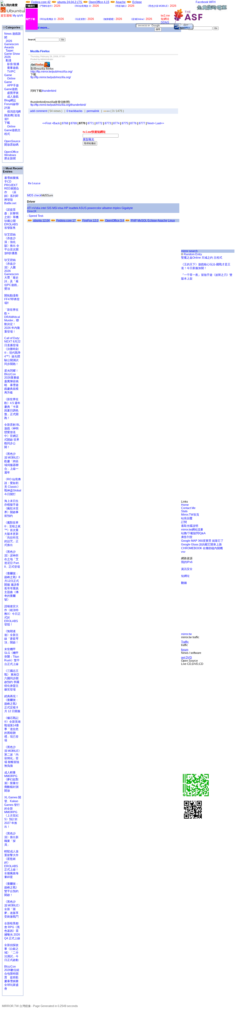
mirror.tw (186, 634)
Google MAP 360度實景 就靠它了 (202, 540)
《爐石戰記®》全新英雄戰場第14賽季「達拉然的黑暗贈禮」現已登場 (12, 729)
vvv (183, 551)
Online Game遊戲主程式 (12, 130)
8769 (73, 123)
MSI (54, 208)
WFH (212, 2)
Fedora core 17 (66, 220)
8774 (116, 123)
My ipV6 (18, 15)
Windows (10, 155)
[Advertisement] (72, 84)
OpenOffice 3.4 (114, 220)
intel (43, 208)
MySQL (142, 220)
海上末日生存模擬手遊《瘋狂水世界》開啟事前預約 (11, 508)
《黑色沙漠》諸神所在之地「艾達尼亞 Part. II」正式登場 (12, 559)
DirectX (31, 211)
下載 (7, 122)
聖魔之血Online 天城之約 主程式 (201, 257)
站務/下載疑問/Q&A (193, 533)
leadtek (73, 208)
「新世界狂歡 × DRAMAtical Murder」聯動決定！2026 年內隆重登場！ (12, 320)
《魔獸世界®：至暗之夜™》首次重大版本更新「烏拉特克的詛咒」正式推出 (12, 533)
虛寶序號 (11, 92)
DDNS (165, 22)
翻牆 (184, 582)
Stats (184, 511)
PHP (134, 220)
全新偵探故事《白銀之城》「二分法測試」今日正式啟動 (11, 952)
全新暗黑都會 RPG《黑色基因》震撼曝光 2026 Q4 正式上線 (12, 931)
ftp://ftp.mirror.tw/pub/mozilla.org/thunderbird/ (58, 104)
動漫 (8, 60)
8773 (108, 123)
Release (34, 183)
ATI (29, 208)
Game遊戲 (11, 89)
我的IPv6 (186, 562)
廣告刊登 (186, 537)
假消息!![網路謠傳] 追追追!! (12, 115)
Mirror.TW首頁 (190, 514)
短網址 (185, 575)
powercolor (94, 208)
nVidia (36, 208)
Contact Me (188, 508)
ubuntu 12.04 (41, 220)
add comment (39, 110)
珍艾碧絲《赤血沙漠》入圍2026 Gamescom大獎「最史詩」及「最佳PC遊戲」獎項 (12, 274)
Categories (12, 27)
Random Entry (192, 254)
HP (66, 208)
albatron (107, 208)
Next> (151, 123)
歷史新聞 (10, 158)
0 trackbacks (74, 110)
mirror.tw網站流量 (192, 529)
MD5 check (34, 195)
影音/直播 (11, 64)
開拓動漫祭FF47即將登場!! (12, 299)
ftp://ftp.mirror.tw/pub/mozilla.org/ (50, 77)
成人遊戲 (11, 96)
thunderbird (49, 90)
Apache (121, 2)
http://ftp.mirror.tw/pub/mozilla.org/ (51, 71)
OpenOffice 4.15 (99, 2)
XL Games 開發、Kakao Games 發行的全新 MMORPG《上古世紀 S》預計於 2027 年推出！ (12, 812)
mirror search (189, 251)
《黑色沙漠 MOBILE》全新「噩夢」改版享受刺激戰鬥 (12, 909)
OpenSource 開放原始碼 (12, 141)
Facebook (202, 2)
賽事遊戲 (11, 67)
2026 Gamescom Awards (11, 44)
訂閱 (184, 522)
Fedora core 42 (41, 2)
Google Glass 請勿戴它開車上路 (201, 544)
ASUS (83, 208)
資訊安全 (186, 568)
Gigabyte (127, 208)
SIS (49, 208)
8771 (91, 123)
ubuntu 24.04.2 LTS (70, 2)
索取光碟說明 (189, 525)
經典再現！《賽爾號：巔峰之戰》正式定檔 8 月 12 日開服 (12, 704)
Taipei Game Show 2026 (12, 53)
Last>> (159, 123)
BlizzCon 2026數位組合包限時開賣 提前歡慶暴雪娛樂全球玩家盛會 (11, 977)
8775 (125, 123)
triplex (117, 208)
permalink (93, 110)
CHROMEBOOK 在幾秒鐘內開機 (202, 548)
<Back (56, 123)
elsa (60, 208)
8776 (133, 123)
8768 (65, 123)
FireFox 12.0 (90, 220)
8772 (99, 123)
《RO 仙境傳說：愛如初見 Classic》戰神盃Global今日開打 (12, 487)
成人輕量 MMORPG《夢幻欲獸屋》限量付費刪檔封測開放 (11, 781)
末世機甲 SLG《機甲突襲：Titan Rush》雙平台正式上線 (12, 657)
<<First (47, 123)
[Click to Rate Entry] (104, 110)
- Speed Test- (35, 215)
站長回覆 (186, 518)
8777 (142, 123)
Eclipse (137, 2)
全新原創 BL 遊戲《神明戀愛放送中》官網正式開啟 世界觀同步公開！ (12, 436)
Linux (171, 220)
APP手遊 (11, 85)
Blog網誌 (10, 100)
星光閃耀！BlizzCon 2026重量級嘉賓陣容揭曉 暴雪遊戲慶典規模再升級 (11, 381)
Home (185, 504)
